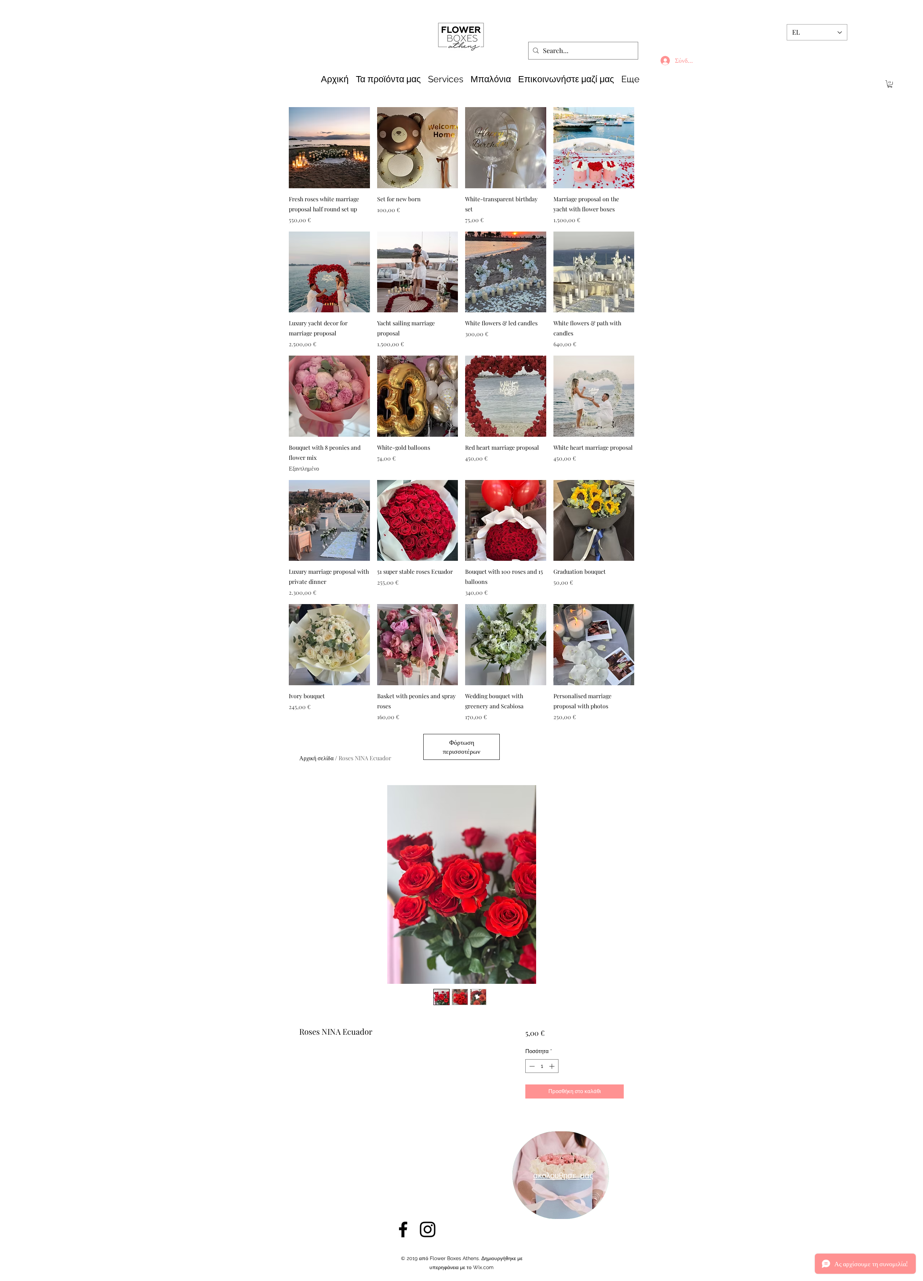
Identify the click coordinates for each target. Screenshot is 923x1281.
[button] (890, 84)
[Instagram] (427, 1229)
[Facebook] (403, 1229)
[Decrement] (531, 1066)
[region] (560, 1175)
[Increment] (552, 1066)
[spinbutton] (542, 1066)
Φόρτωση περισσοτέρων (461, 747)
